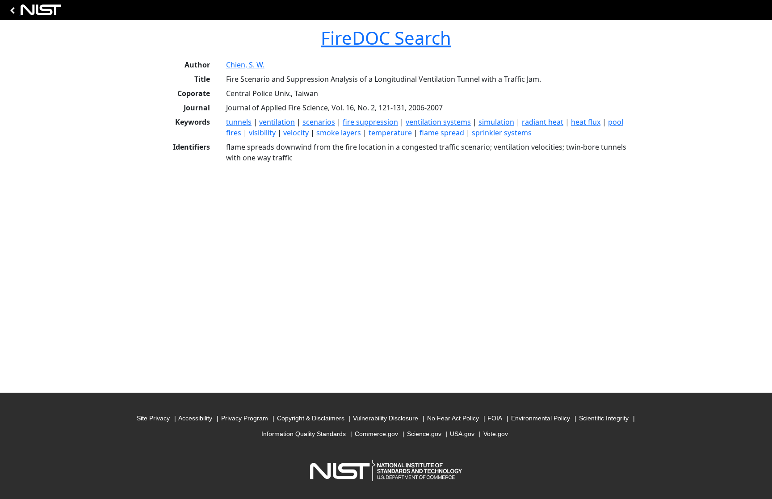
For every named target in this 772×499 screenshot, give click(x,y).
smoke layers (338, 133)
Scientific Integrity (604, 418)
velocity (296, 133)
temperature (390, 133)
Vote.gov (495, 433)
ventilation (277, 122)
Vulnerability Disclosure (385, 418)
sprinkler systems (502, 133)
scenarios (318, 122)
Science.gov (424, 433)
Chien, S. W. (245, 65)
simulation (496, 122)
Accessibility (195, 418)
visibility (262, 133)
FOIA (494, 418)
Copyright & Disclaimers (310, 418)
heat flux (585, 122)
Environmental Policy (540, 418)
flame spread (442, 133)
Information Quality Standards (303, 433)
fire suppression (370, 122)
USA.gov (462, 433)
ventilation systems (438, 122)
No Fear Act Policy (453, 418)
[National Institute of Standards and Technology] (34, 12)
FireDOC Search (386, 37)
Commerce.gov (376, 433)
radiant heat (542, 122)
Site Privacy (153, 418)
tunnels (239, 122)
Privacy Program (244, 418)
